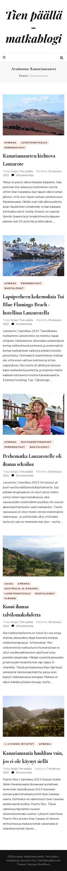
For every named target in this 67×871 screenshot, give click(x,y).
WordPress (43, 864)
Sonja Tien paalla (21, 768)
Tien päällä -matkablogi (33, 26)
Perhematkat (14, 147)
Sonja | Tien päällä (22, 171)
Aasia (8, 583)
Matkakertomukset (36, 442)
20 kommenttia (24, 475)
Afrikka (10, 142)
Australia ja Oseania (21, 588)
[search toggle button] (61, 58)
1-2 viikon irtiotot (19, 744)
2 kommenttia (24, 324)
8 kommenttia (24, 772)
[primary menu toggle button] (4, 57)
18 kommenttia (24, 175)
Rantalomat (14, 288)
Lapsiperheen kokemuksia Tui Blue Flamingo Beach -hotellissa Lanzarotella (33, 304)
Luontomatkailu (34, 142)
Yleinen (10, 598)
